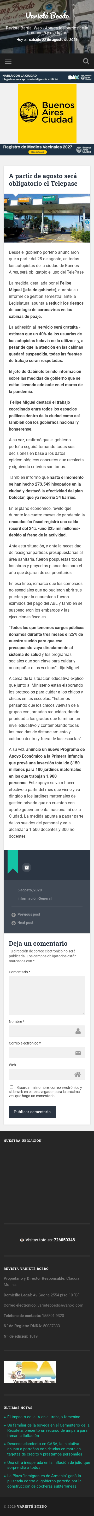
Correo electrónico (25, 1043)
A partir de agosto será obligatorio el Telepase (43, 180)
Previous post (28, 914)
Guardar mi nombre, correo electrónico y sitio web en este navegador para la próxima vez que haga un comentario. (45, 1091)
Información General (34, 898)
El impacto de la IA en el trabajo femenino (43, 1417)
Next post (25, 923)
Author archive (26, 867)
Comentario (19, 972)
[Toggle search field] (86, 61)
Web (12, 1065)
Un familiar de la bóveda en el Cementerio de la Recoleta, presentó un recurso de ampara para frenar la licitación (48, 1430)
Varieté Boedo (47, 15)
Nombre (16, 1021)
